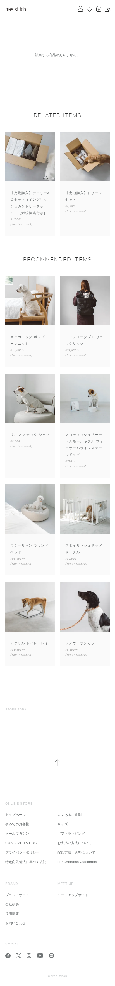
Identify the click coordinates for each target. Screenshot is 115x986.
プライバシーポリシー (22, 852)
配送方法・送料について (76, 852)
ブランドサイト (17, 895)
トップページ (15, 815)
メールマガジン (17, 834)
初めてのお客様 (17, 824)
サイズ (63, 824)
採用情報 (12, 914)
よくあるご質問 (70, 815)
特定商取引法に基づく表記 (26, 862)
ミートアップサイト (73, 895)
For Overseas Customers (77, 862)
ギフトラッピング (71, 834)
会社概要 (12, 904)
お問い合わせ (15, 923)
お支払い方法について (75, 843)
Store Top (14, 709)
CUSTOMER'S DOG (21, 843)
